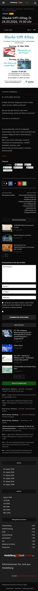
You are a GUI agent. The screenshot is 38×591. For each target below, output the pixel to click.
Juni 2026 (6, 503)
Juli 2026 (6, 500)
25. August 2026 (8, 481)
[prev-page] (3, 255)
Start (3, 9)
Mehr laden (18, 376)
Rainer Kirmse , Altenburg (10, 415)
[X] (15, 183)
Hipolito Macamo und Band (22, 235)
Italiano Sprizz (18, 345)
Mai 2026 (6, 506)
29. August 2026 (8, 469)
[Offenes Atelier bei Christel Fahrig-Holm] (7, 369)
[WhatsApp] (24, 183)
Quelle (4, 156)
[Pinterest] (20, 183)
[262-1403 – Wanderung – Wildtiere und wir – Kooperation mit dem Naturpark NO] (7, 358)
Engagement (6, 250)
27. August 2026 (8, 475)
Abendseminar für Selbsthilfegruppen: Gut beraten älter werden (24, 247)
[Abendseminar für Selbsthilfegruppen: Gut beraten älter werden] (7, 247)
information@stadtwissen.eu (26, 576)
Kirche (11, 13)
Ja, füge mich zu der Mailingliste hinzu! (16, 312)
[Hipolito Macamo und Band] (7, 238)
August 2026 (7, 497)
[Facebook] (10, 183)
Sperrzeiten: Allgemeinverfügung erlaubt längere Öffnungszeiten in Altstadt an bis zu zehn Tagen (17, 403)
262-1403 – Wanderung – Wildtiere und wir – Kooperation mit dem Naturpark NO (24, 358)
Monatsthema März (8, 195)
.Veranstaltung (10, 9)
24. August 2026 (8, 484)
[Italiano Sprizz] (7, 348)
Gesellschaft (19, 9)
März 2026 (6, 513)
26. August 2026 (8, 478)
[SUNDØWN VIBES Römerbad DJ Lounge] (7, 228)
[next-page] (6, 255)
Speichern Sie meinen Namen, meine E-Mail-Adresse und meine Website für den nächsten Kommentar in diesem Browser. (18, 305)
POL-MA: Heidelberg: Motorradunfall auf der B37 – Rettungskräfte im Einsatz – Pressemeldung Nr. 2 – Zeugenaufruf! (23, 334)
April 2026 (6, 510)
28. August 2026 (8, 472)
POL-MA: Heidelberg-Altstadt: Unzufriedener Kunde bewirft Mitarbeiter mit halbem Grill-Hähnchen (18, 444)
